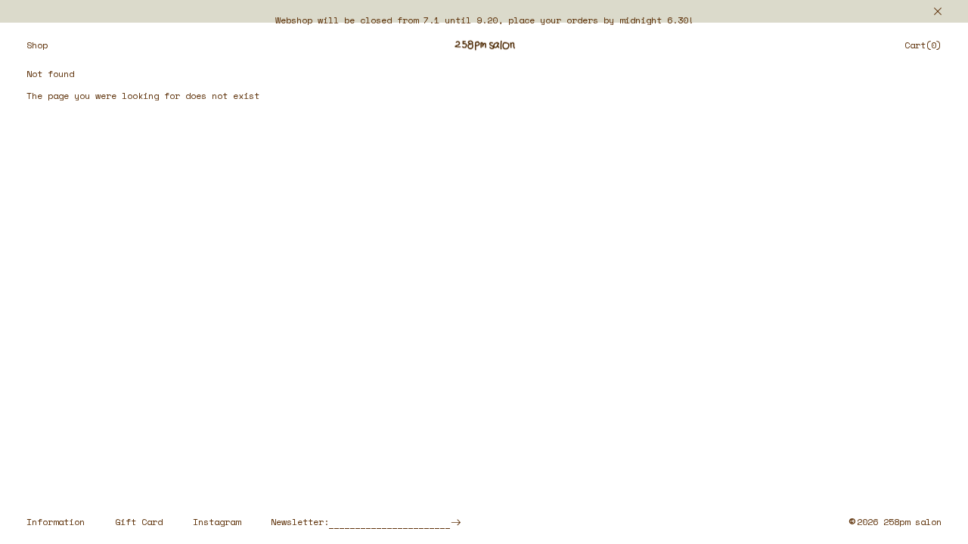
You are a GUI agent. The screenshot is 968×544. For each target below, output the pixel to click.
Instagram (216, 522)
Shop (37, 45)
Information (55, 522)
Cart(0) (923, 45)
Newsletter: (300, 522)
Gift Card (139, 522)
